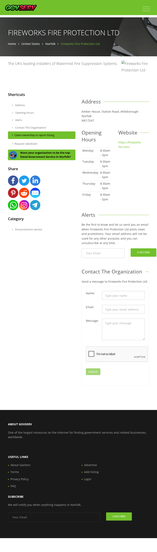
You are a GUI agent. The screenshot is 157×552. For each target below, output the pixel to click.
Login (87, 479)
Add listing (91, 472)
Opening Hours (24, 112)
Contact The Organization (30, 127)
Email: (90, 307)
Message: (92, 321)
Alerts (18, 120)
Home (12, 44)
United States (30, 44)
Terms (14, 472)
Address (20, 105)
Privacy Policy (19, 479)
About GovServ (20, 465)
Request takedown (26, 143)
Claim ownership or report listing (34, 135)
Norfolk (50, 44)
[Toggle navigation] (146, 9)
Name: (90, 293)
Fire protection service (28, 229)
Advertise (90, 465)
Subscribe (143, 252)
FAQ (13, 486)
